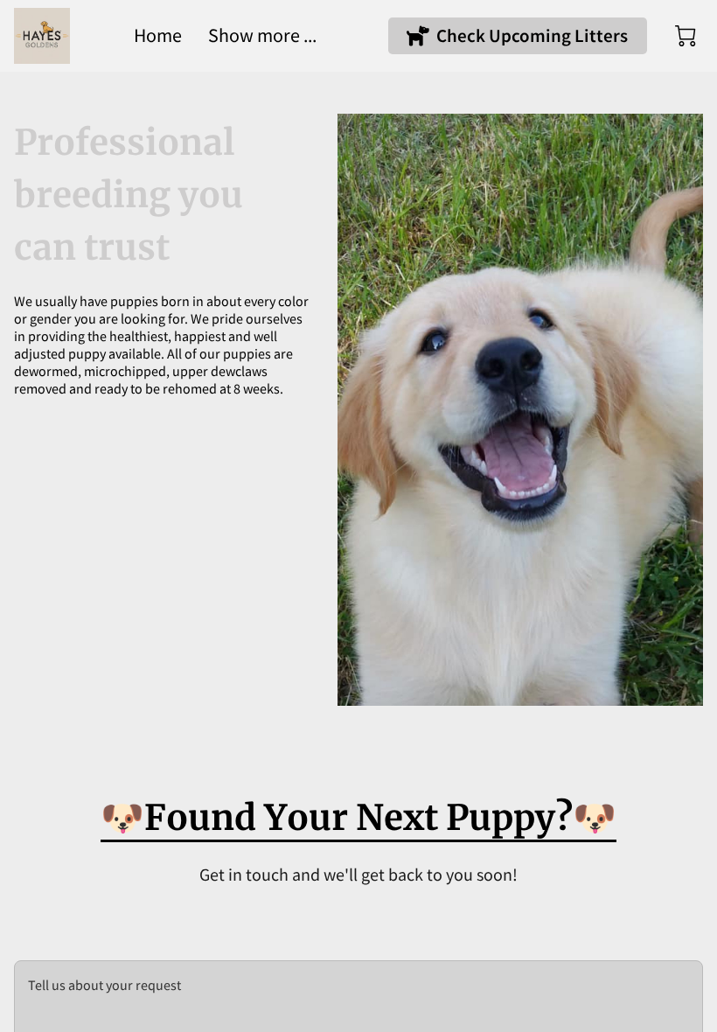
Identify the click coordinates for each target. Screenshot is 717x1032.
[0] (685, 35)
